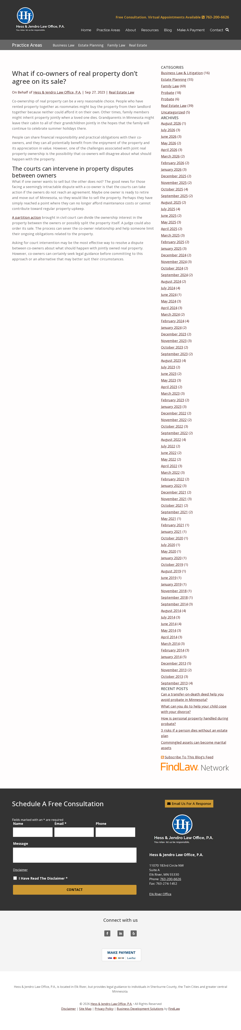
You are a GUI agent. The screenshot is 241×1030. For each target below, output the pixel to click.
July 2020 (168, 544)
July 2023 (168, 367)
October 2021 (172, 505)
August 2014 (171, 610)
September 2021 (174, 512)
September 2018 (174, 597)
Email (60, 823)
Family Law (170, 86)
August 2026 (171, 123)
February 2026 (172, 163)
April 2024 (169, 307)
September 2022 (174, 433)
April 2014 (169, 637)
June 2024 (168, 294)
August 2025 (171, 202)
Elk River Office (160, 894)
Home (86, 30)
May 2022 (168, 459)
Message (20, 843)
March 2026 (170, 156)
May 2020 (168, 551)
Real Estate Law (121, 92)
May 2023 (168, 380)
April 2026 (169, 149)
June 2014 (168, 624)
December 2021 (173, 492)
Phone (101, 823)
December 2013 (173, 663)
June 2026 (168, 136)
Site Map (85, 1009)
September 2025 (174, 196)
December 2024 (173, 255)
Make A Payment (191, 30)
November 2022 (174, 419)
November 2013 (174, 670)
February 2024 (172, 321)
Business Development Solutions (140, 1009)
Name (18, 823)
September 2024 (174, 275)
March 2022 (170, 472)
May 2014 (168, 630)
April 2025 (169, 228)
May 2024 (168, 301)
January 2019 (171, 584)
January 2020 (171, 558)
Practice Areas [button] (108, 30)
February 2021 (172, 525)
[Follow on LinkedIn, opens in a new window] (120, 933)
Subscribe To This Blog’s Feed (189, 757)
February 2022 (172, 479)
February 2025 (172, 242)
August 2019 (171, 571)
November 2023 (174, 340)
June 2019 (168, 577)
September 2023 (174, 354)
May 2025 (168, 222)
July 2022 (168, 446)
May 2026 (168, 143)
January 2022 (171, 485)
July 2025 (168, 209)
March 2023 (170, 393)
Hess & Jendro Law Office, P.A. (57, 92)
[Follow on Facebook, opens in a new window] (107, 933)
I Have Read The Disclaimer (43, 878)
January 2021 (171, 531)
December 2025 (173, 176)
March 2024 (170, 314)
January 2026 (171, 169)
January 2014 (171, 656)
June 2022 (168, 452)
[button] (236, 1002)
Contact (216, 30)
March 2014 (170, 643)
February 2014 (172, 650)
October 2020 (172, 538)
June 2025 (168, 215)
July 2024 (168, 288)
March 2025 (170, 235)
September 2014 (174, 604)
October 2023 (172, 347)
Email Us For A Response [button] (191, 803)
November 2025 (174, 182)
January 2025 (171, 248)
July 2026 (168, 130)
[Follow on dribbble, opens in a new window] (134, 933)
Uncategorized (173, 112)
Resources (150, 30)
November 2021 (174, 499)
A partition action (26, 217)
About (130, 30)
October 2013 (172, 676)
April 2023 (169, 387)
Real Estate (138, 45)
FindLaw (174, 1009)
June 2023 (168, 373)
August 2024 (171, 281)
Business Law (63, 45)
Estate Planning (173, 79)
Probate (167, 92)
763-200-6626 (217, 17)
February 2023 (172, 400)
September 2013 (174, 683)
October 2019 (172, 564)
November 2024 (174, 261)
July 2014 (168, 617)
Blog (168, 30)
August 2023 (171, 360)
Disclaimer (20, 870)
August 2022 (171, 439)
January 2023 (171, 406)
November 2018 (174, 591)
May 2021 (168, 518)
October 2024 (172, 268)
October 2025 (172, 189)
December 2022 (173, 413)
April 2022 (169, 466)
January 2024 (171, 327)
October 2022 (172, 426)
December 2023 (173, 334)
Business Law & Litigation (182, 73)
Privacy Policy (104, 1009)
